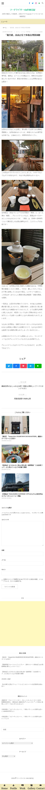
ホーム (5, 27)
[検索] (41, 728)
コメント (5, 519)
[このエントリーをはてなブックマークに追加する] (30, 366)
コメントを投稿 (38, 31)
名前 (3, 550)
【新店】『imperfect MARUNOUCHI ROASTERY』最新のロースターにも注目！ (22, 658)
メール (4, 560)
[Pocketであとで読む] (23, 366)
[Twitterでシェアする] (9, 366)
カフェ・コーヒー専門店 (23, 31)
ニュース (4, 22)
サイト (4, 569)
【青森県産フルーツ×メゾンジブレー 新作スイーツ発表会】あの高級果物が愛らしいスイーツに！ (22, 665)
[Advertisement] (22, 623)
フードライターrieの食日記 (22, 10)
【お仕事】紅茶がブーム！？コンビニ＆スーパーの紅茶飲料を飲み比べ (22, 685)
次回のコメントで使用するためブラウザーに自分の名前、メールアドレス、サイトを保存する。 (23, 580)
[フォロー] (29, 3)
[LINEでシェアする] (38, 366)
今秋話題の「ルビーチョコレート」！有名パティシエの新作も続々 (22, 709)
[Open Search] (42, 3)
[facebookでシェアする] (16, 366)
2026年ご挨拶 (6, 679)
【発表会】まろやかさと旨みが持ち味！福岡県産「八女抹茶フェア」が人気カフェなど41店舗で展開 (21, 672)
